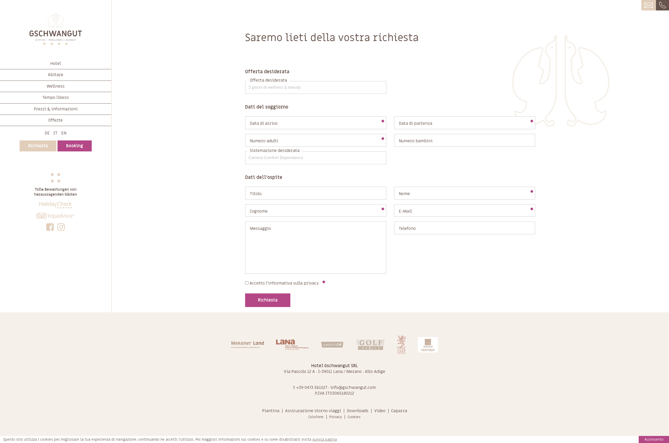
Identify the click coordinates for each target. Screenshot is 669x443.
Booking (74, 146)
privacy (311, 283)
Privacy (335, 416)
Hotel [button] (55, 63)
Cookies (354, 416)
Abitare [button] (55, 75)
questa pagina (324, 440)
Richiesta (38, 146)
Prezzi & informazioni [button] (56, 109)
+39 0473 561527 (311, 387)
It (55, 133)
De (47, 133)
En (63, 133)
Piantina (270, 411)
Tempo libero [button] (55, 97)
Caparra (399, 411)
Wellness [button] (56, 86)
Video (379, 411)
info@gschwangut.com (353, 387)
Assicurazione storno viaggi (313, 411)
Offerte (55, 120)
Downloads (357, 411)
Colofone (316, 416)
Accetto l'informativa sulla (284, 283)
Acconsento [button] (654, 439)
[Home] (55, 29)
